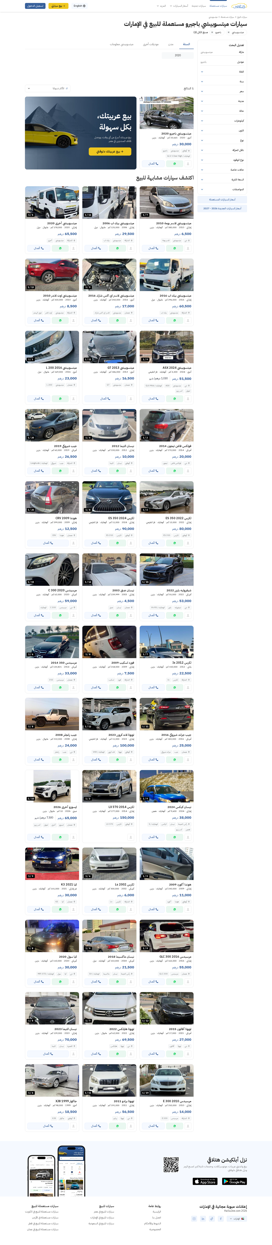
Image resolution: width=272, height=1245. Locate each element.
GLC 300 (163, 973)
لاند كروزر (111, 752)
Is (168, 679)
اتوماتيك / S (153, 824)
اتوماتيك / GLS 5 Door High (178, 156)
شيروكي (53, 463)
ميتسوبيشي (175, 150)
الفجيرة (70, 1046)
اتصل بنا (156, 1217)
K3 (57, 901)
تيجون (165, 463)
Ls (111, 901)
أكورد (169, 901)
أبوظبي (184, 150)
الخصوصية (155, 1229)
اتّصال (151, 164)
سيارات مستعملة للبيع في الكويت (41, 1212)
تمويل (188, 390)
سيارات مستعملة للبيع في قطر (43, 1223)
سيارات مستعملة (218, 6)
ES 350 (166, 535)
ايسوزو (61, 824)
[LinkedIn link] (203, 1219)
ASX (167, 385)
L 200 (49, 385)
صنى (111, 607)
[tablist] (109, 44)
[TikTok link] (212, 1219)
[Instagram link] (194, 1219)
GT (108, 385)
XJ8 (54, 1118)
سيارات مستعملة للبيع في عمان (42, 1229)
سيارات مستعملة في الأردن (45, 1217)
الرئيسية (157, 1212)
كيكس (164, 824)
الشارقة (127, 240)
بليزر (169, 607)
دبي (186, 240)
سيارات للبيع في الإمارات (102, 1217)
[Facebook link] (221, 1219)
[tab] (186, 44)
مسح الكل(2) (201, 32)
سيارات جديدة (199, 6)
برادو (115, 1118)
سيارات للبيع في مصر (104, 1212)
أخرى (50, 240)
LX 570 (109, 824)
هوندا (62, 535)
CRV (54, 535)
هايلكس (114, 1046)
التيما (112, 463)
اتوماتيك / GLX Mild (154, 385)
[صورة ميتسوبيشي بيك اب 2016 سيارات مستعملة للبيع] (167, 275)
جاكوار (62, 1118)
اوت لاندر (48, 312)
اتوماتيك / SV (94, 973)
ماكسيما (106, 973)
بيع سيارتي (56, 6)
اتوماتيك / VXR (99, 752)
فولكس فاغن (176, 463)
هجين (188, 829)
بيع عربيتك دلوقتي (108, 151)
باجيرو (165, 150)
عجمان (127, 312)
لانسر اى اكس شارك (102, 312)
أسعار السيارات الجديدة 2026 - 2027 (222, 208)
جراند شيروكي (166, 752)
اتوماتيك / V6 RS (158, 607)
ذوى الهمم (37, 312)
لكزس (176, 535)
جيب (61, 463)
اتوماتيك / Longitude (39, 463)
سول (59, 973)
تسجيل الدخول (35, 6)
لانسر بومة (165, 240)
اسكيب (111, 679)
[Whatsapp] (174, 163)
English (78, 5)
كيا (63, 901)
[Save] (144, 101)
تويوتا (120, 752)
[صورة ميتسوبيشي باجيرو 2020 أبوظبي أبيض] (167, 113)
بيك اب (106, 240)
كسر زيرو (179, 390)
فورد (119, 679)
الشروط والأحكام (152, 1223)
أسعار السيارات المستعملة (222, 199)
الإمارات (237, 1218)
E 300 (164, 1118)
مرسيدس (63, 607)
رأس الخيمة (182, 824)
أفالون (172, 1046)
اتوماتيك (43, 607)
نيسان (119, 463)
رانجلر (57, 752)
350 (51, 679)
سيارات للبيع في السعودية (101, 1223)
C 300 (53, 607)
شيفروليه (178, 607)
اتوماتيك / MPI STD (46, 973)
